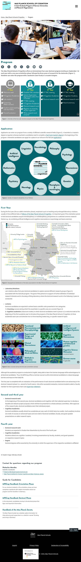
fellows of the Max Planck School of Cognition (36, 214)
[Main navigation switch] (76, 6)
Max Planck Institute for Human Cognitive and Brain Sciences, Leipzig (24, 474)
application (57, 137)
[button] (78, 114)
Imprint (14, 545)
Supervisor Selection (33, 387)
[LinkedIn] (8, 66)
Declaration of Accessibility (60, 545)
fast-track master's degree (54, 135)
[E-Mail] (34, 66)
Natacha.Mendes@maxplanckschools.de (15, 472)
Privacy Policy (34, 545)
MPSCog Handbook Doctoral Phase (17, 498)
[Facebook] (2, 66)
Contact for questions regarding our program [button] (22, 463)
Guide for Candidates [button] (12, 480)
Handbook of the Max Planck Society (18, 510)
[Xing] (27, 66)
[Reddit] (15, 66)
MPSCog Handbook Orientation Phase (18, 484)
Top (75, 530)
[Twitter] (21, 66)
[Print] (40, 66)
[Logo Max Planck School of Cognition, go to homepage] (37, 6)
